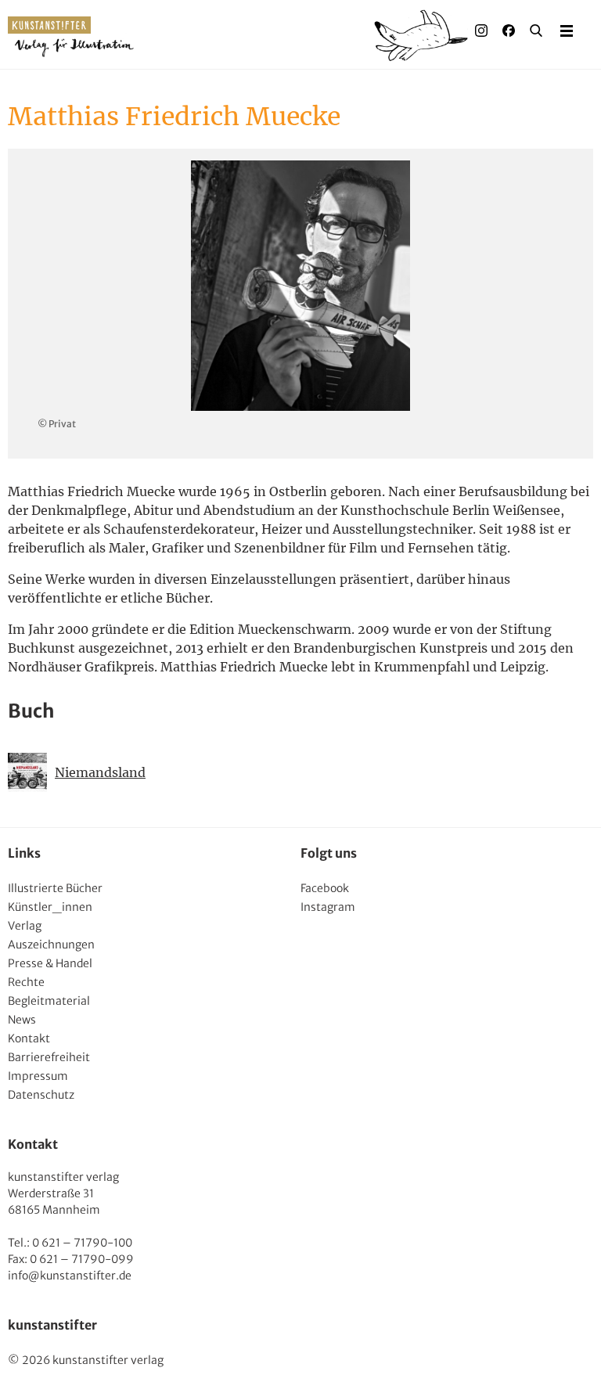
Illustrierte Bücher (55, 888)
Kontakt (29, 1038)
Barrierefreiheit (49, 1057)
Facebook (324, 888)
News (22, 1020)
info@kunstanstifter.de (69, 1276)
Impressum (38, 1076)
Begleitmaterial (49, 1001)
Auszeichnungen (51, 945)
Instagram (327, 907)
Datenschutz (41, 1095)
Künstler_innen (50, 907)
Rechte (26, 982)
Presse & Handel (50, 963)
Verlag (24, 926)
